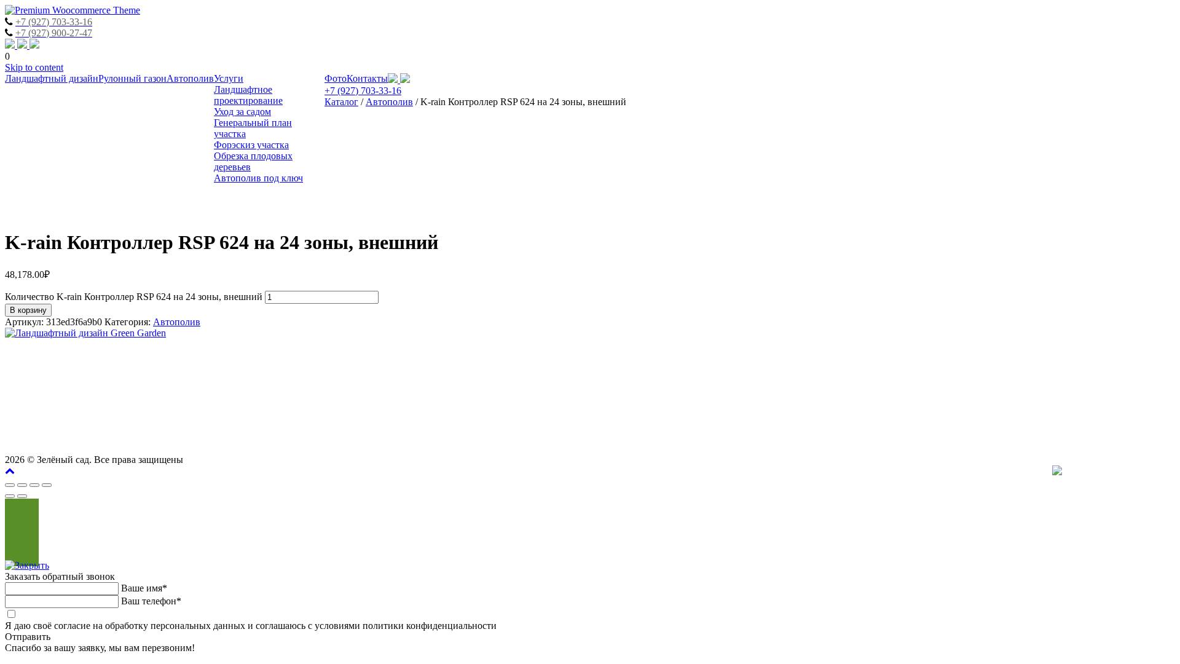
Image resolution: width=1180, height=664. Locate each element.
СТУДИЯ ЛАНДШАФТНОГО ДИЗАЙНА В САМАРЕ (1060, 355)
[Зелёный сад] (72, 10)
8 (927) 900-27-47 (1026, 391)
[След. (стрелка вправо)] (22, 496)
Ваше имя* (144, 588)
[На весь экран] (34, 485)
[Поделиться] (22, 485)
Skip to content (34, 67)
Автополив (389, 102)
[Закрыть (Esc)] (10, 485)
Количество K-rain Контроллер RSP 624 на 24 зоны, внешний (133, 296)
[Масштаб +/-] (47, 485)
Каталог (341, 102)
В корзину (28, 310)
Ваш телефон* (151, 601)
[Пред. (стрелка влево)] (10, 496)
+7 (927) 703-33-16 (362, 90)
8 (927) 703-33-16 (1127, 391)
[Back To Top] (10, 470)
